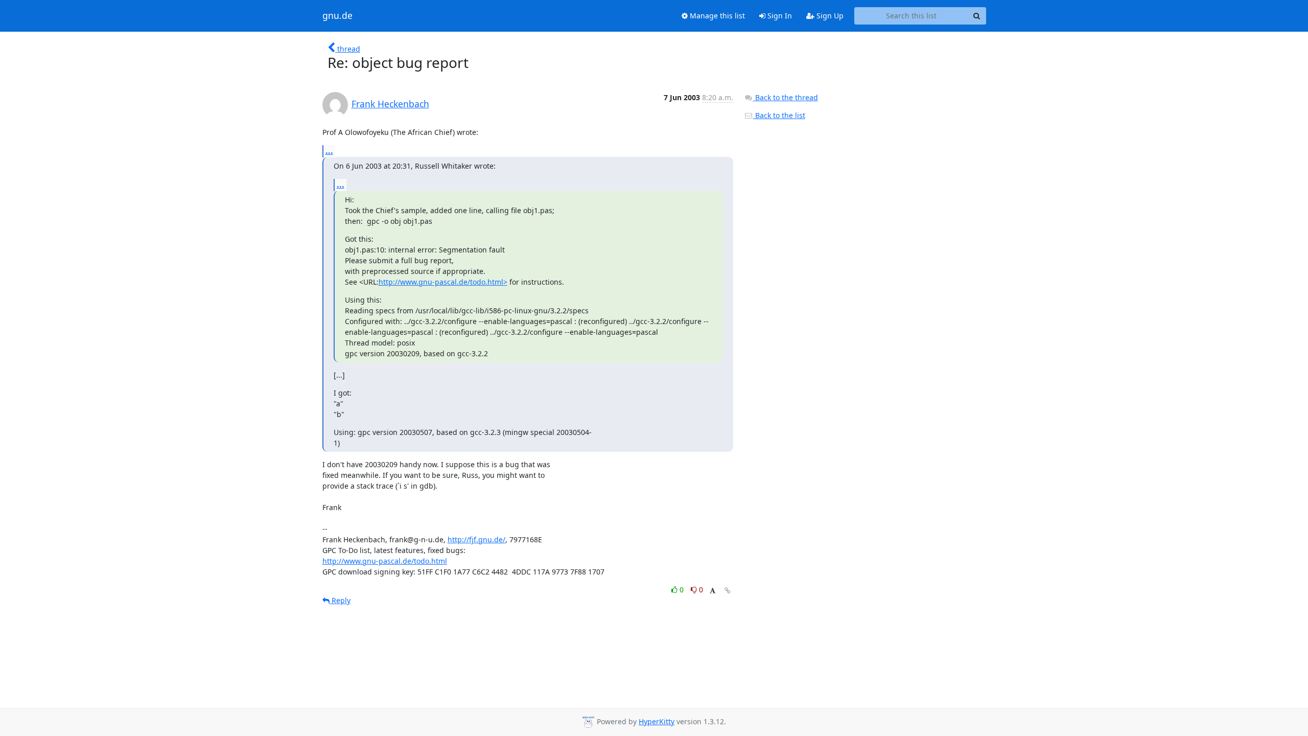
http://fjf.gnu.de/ (476, 539)
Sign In (778, 15)
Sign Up (829, 15)
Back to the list (779, 115)
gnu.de (337, 16)
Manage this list (716, 15)
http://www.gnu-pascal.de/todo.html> (443, 282)
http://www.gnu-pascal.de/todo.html (384, 561)
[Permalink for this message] (727, 590)
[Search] (977, 16)
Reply (340, 600)
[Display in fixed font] (712, 591)
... (329, 150)
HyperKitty (656, 721)
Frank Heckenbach (390, 104)
